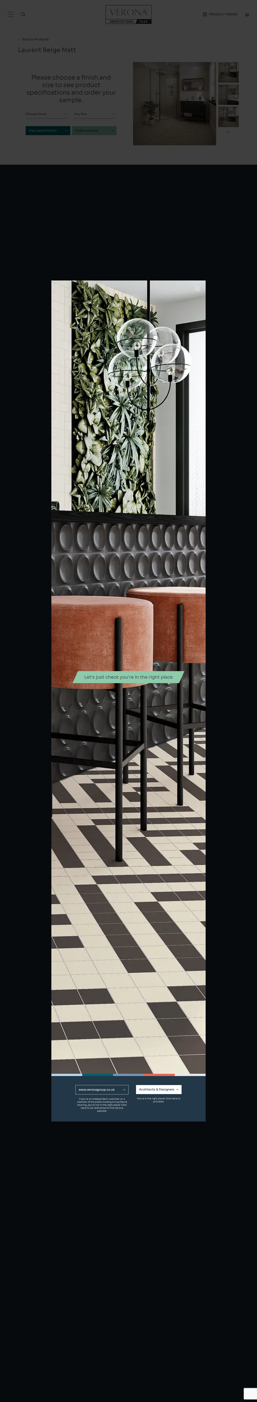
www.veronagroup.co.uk (97, 1090)
